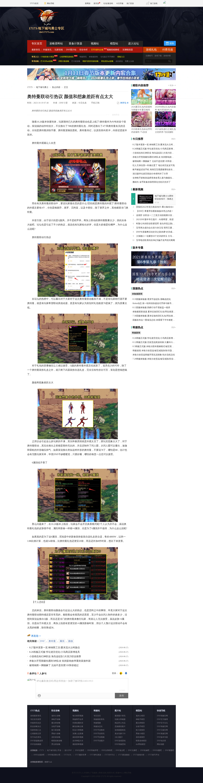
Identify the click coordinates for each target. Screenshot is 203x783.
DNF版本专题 (162, 737)
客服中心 (119, 773)
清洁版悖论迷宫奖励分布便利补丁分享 (150, 174)
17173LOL (67, 755)
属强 (62, 641)
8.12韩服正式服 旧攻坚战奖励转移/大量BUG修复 (155, 342)
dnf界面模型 (140, 744)
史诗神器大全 (78, 741)
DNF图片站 (71, 50)
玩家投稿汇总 (35, 730)
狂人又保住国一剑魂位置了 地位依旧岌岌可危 (154, 165)
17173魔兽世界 (80, 755)
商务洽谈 (102, 773)
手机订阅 (95, 103)
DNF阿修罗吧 (92, 750)
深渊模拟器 (127, 50)
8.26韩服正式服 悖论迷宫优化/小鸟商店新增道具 (54, 652)
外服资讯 (47, 50)
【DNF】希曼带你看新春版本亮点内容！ (155, 211)
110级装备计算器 (47, 57)
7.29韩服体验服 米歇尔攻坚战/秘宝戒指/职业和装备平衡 (158, 359)
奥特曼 (52, 641)
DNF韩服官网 (162, 726)
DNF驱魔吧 (169, 750)
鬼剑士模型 (140, 716)
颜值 (70, 641)
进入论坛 (133, 43)
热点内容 (56, 87)
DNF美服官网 (162, 734)
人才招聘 (85, 773)
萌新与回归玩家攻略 (90, 61)
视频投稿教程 (113, 50)
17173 (29, 87)
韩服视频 (97, 723)
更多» (172, 85)
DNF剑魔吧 (157, 750)
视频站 (95, 43)
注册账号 (149, 56)
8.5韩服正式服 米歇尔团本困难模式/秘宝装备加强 (155, 346)
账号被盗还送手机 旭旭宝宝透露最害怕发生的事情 (156, 169)
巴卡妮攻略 (75, 61)
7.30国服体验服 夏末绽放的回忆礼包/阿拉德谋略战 (156, 316)
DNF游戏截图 (35, 744)
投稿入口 (121, 57)
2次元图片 (119, 737)
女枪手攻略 (55, 726)
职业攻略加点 (35, 726)
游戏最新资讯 (35, 716)
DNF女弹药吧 (107, 750)
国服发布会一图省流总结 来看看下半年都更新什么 (156, 320)
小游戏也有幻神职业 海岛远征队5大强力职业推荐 (55, 656)
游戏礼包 (151, 49)
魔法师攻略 (55, 723)
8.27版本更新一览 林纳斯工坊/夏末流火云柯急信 (54, 647)
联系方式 (110, 773)
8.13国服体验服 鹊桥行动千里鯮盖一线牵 (151, 307)
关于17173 (76, 773)
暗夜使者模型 (141, 741)
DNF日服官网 (162, 730)
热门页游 (130, 3)
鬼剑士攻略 (55, 716)
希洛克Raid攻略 (107, 61)
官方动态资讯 (35, 737)
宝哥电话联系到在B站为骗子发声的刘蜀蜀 (155, 240)
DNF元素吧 (132, 750)
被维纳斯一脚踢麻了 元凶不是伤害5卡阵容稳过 (54, 665)
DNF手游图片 (99, 741)
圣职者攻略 (55, 737)
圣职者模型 (140, 737)
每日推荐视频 (78, 716)
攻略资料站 (56, 43)
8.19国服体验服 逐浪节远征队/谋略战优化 (152, 299)
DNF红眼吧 (79, 750)
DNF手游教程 (99, 730)
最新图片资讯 (120, 716)
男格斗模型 (140, 734)
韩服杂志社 (98, 726)
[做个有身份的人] (121, 673)
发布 (121, 695)
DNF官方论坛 (162, 723)
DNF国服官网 (162, 716)
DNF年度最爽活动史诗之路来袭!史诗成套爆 (156, 232)
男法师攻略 (55, 744)
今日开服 (119, 3)
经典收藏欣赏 (78, 723)
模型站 (114, 43)
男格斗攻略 (55, 734)
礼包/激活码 (108, 3)
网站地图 (160, 744)
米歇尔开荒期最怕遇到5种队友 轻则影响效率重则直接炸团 (60, 661)
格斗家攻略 (55, 730)
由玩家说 (119, 61)
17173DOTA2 (109, 755)
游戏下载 (158, 56)
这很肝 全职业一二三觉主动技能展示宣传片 (156, 215)
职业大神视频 (78, 730)
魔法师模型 (140, 723)
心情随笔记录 (35, 734)
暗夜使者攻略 (56, 741)
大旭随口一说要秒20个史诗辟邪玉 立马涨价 (156, 236)
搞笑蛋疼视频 (78, 737)
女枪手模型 (140, 726)
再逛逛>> (36, 636)
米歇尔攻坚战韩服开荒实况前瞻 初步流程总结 (154, 355)
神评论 (124, 103)
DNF (42, 641)
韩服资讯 (83, 57)
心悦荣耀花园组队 (67, 57)
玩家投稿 (59, 50)
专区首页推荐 (35, 719)
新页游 (96, 3)
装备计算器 (75, 43)
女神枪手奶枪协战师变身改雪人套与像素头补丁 (154, 178)
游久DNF (68, 750)
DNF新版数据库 (36, 741)
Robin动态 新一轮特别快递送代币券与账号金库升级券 (157, 303)
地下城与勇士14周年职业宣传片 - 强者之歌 (164, 199)
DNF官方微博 (162, 719)
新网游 (87, 3)
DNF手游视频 (99, 737)
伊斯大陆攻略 (63, 61)
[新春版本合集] (101, 80)
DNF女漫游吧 (39, 755)
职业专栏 (84, 50)
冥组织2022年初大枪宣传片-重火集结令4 (154, 207)
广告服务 (93, 773)
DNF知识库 (161, 741)
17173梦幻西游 (95, 755)
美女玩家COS (120, 734)
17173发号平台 (153, 755)
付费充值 (167, 49)
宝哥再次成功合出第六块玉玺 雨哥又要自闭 (156, 228)
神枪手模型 (140, 719)
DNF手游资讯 (99, 734)
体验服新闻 (93, 57)
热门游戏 (153, 3)
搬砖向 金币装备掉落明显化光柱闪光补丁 (152, 182)
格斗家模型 (140, 730)
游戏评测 (167, 56)
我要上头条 (129, 61)
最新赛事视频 (78, 744)
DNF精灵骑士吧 (54, 755)
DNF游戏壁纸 (120, 741)
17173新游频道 (124, 755)
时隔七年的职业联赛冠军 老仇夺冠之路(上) (156, 223)
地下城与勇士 (42, 87)
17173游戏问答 (138, 755)
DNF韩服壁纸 (120, 744)
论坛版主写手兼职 (107, 57)
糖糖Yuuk (48, 762)
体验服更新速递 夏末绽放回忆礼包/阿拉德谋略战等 (156, 312)
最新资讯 (36, 50)
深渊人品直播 (78, 734)
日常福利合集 (97, 50)
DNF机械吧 (144, 750)
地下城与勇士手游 (54, 750)
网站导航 (50, 3)
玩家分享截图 (120, 719)
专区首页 (37, 43)
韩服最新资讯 (99, 719)
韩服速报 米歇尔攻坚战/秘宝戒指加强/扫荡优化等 (155, 350)
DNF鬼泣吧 (120, 750)
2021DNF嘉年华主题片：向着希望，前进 (155, 219)
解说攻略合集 (78, 726)
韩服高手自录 (78, 719)
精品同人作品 (120, 723)
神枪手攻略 (55, 719)
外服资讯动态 (35, 723)
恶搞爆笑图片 (120, 726)
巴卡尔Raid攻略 (47, 61)
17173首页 (34, 3)
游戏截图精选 (120, 730)
